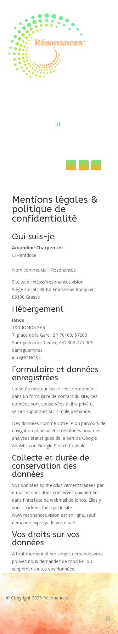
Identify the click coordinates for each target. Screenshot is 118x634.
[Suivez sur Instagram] (84, 165)
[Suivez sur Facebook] (96, 165)
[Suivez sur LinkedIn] (71, 165)
